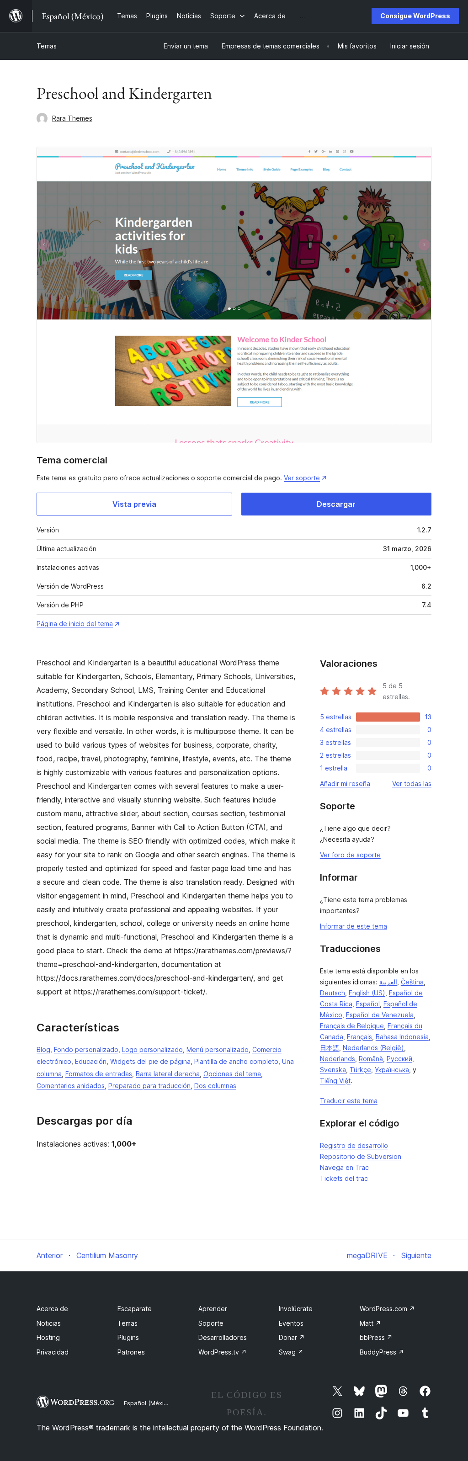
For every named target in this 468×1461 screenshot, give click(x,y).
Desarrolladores (222, 1337)
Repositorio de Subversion (360, 1156)
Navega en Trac (344, 1167)
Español (368, 1004)
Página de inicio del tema (75, 623)
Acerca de (52, 1308)
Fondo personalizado (86, 1049)
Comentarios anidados (71, 1085)
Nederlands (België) (373, 1048)
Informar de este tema (353, 926)
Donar (292, 1337)
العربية (388, 982)
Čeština (412, 982)
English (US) (367, 993)
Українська (392, 1069)
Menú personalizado (217, 1049)
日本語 (329, 1048)
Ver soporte (302, 478)
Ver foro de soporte (350, 855)
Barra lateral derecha (168, 1074)
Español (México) (148, 1403)
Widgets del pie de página (150, 1061)
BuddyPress (382, 1352)
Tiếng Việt (335, 1080)
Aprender (212, 1308)
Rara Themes (72, 118)
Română (371, 1059)
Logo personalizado (152, 1049)
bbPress (376, 1337)
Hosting (48, 1337)
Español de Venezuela (380, 1015)
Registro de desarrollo (354, 1145)
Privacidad (53, 1352)
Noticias (49, 1323)
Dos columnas (215, 1085)
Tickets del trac (344, 1178)
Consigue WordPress (415, 16)
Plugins (128, 1337)
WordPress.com (387, 1308)
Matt (370, 1323)
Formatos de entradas (98, 1074)
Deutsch (332, 993)
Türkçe (360, 1069)
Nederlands (337, 1059)
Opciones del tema (232, 1074)
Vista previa (134, 504)
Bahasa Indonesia (402, 1037)
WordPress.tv (222, 1352)
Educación (90, 1061)
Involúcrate (296, 1308)
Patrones (131, 1352)
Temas (47, 46)
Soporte (210, 1323)
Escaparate (134, 1308)
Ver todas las (411, 783)
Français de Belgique (352, 1026)
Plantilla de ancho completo (236, 1061)
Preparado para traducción (149, 1085)
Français (359, 1037)
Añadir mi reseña (345, 783)
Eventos (291, 1323)
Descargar (336, 504)
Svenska (333, 1069)
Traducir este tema (349, 1101)
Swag (291, 1352)
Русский (399, 1059)
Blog (43, 1049)
